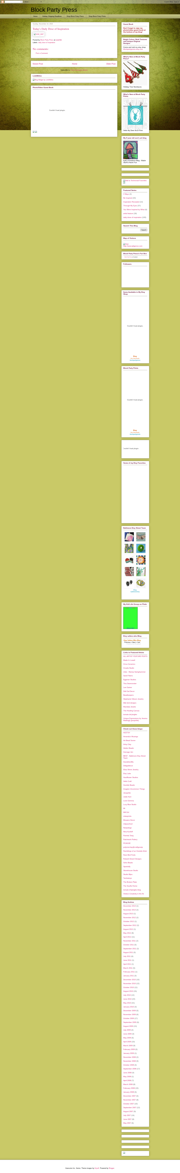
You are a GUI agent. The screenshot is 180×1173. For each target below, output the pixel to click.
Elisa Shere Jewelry (130, 770)
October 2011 (128, 945)
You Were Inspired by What (133, 210)
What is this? (130, 628)
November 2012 (129, 917)
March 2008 (128, 1084)
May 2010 (127, 1003)
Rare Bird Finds (129, 855)
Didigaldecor (128, 766)
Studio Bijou (127, 874)
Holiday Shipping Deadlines (52, 16)
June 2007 (127, 1119)
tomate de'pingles (130, 714)
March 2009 (128, 1046)
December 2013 (129, 906)
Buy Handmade (135, 358)
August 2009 (128, 1026)
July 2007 (127, 1115)
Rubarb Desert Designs (132, 859)
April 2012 (127, 937)
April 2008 (127, 1080)
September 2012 (129, 925)
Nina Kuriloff (128, 832)
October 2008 (128, 1065)
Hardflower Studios (130, 777)
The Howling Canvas (131, 711)
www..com (130, 608)
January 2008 (128, 1092)
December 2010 (129, 980)
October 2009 (128, 1018)
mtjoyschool (127, 824)
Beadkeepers (128, 695)
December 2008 (129, 1057)
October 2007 (128, 1104)
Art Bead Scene (129, 740)
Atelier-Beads (128, 748)
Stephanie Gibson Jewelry (133, 699)
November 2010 (129, 983)
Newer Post (38, 64)
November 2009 (129, 1014)
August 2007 (128, 1111)
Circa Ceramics (129, 664)
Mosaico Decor (129, 820)
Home (35, 16)
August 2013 (128, 914)
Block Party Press (54, 9)
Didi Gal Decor (129, 691)
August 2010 (128, 991)
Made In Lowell (129, 660)
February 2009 (129, 1049)
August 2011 (128, 952)
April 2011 (127, 964)
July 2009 (127, 1030)
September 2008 (129, 1069)
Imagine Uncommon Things (134, 789)
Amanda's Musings (130, 736)
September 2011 (129, 949)
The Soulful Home (130, 886)
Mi (124, 808)
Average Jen (128, 752)
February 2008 (129, 1088)
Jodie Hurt (127, 797)
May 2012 (127, 933)
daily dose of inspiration (46, 42)
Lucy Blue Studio (129, 804)
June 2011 (127, 960)
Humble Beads (129, 785)
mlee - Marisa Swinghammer (134, 672)
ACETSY (126, 733)
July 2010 (127, 995)
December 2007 (129, 1096)
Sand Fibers (128, 676)
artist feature (128, 213)
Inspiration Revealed (131, 202)
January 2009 (128, 1053)
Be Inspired (127, 198)
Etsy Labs (127, 773)
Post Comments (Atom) (79, 70)
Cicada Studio (128, 668)
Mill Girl (126, 812)
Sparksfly (126, 866)
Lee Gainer (127, 687)
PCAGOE (127, 843)
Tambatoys (127, 878)
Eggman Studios (129, 680)
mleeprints (127, 816)
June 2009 (127, 1034)
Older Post (110, 64)
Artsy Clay (127, 744)
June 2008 (127, 1073)
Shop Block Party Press (75, 16)
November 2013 (129, 910)
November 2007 (129, 1100)
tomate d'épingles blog (132, 890)
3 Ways (126, 194)
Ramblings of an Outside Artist (135, 851)
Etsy (135, 356)
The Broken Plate (130, 882)
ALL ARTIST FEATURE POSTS (135, 656)
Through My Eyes (130, 206)
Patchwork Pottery (130, 839)
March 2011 (127, 968)
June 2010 (127, 999)
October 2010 (128, 987)
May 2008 (127, 1077)
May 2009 (127, 1038)
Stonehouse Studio (130, 870)
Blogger (111, 1168)
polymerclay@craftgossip (133, 847)
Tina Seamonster (130, 683)
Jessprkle (127, 793)
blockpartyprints (135, 434)
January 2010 (128, 1007)
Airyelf (97, 1168)
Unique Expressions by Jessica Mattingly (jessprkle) (135, 719)
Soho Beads (128, 863)
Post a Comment (42, 53)
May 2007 (127, 1123)
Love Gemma (128, 801)
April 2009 (127, 1042)
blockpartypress (135, 360)
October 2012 (128, 921)
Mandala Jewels (129, 707)
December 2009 (129, 1011)
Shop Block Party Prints (97, 16)
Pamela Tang (128, 836)
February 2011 (129, 972)
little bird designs (129, 703)
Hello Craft (127, 781)
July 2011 (127, 956)
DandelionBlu (128, 762)
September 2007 (129, 1107)
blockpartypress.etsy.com (133, 49)
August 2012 (128, 929)
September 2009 (129, 1022)
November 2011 (129, 941)
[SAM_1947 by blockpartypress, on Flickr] (39, 34)
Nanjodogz (127, 828)
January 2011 (128, 976)
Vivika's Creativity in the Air (133, 894)
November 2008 (129, 1061)
